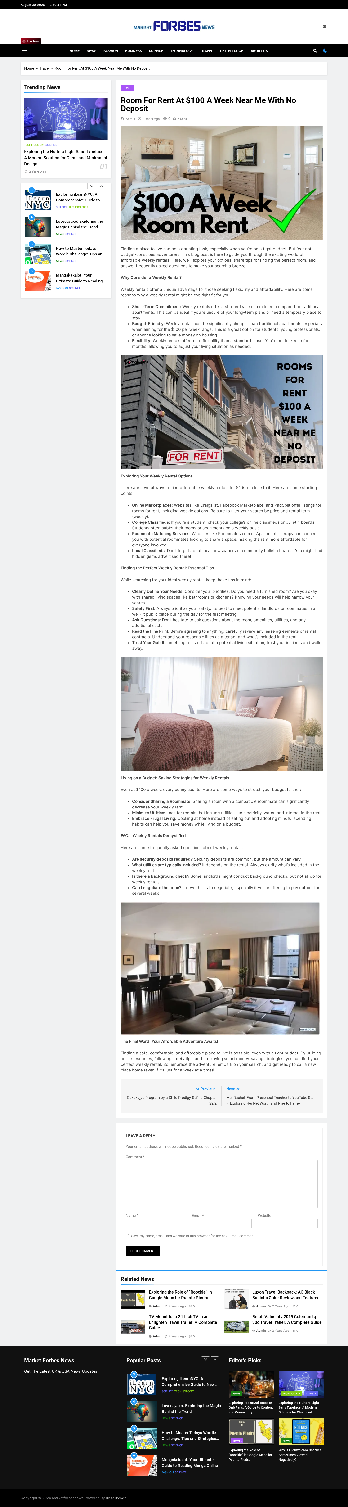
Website (264, 1215)
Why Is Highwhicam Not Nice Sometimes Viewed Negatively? (300, 1455)
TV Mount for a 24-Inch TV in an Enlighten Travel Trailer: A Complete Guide (183, 1322)
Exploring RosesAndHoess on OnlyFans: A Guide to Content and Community (251, 1407)
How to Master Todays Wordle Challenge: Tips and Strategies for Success (80, 227)
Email (198, 1215)
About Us (259, 51)
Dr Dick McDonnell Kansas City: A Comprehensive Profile (79, 281)
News (91, 51)
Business (133, 51)
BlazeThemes (116, 1498)
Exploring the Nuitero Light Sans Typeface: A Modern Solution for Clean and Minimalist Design (65, 158)
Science (156, 51)
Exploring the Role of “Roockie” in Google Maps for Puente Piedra (250, 1455)
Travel (206, 51)
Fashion (110, 51)
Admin (130, 118)
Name (132, 1215)
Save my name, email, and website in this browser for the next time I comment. (193, 1236)
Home (75, 51)
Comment (135, 1157)
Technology (181, 51)
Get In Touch (232, 51)
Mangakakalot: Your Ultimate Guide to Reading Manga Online (79, 254)
